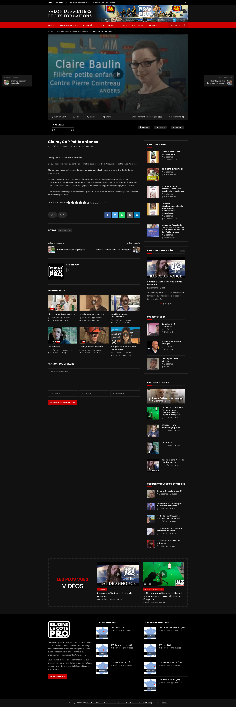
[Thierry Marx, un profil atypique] (153, 347)
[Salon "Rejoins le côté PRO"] (70, 13)
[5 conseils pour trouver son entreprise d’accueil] (151, 531)
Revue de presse (158, 589)
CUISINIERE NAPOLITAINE (172, 169)
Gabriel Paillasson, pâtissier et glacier (171, 398)
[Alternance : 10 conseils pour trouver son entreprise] (151, 506)
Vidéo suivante (133, 243)
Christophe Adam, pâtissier (170, 359)
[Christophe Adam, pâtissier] (153, 364)
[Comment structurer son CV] (151, 494)
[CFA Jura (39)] (150, 650)
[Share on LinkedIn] (137, 215)
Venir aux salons (68, 25)
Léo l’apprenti (54, 346)
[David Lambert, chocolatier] (153, 329)
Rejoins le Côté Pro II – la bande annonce (164, 283)
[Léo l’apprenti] (153, 448)
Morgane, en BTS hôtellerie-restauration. (123, 347)
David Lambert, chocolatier (168, 325)
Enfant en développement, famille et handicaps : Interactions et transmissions (90, 2)
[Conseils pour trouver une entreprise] (151, 544)
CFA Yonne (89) (118, 627)
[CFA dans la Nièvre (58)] (102, 650)
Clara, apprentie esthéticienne (61, 314)
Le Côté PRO (54, 146)
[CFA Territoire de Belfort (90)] (150, 633)
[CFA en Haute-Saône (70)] (150, 668)
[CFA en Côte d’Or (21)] (102, 668)
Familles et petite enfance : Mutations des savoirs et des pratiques (173, 188)
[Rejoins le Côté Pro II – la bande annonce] (153, 465)
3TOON (164, 703)
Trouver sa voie (107, 25)
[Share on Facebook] (107, 215)
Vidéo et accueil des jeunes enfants (171, 152)
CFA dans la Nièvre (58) (121, 645)
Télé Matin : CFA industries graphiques (171, 426)
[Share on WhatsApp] (122, 215)
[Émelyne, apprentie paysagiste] (51, 249)
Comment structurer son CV (169, 491)
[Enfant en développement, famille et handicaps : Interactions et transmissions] (153, 209)
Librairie (152, 25)
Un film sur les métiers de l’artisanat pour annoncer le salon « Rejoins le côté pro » (173, 411)
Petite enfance (64, 230)
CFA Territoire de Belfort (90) (172, 627)
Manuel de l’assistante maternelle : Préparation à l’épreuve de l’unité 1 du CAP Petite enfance (173, 228)
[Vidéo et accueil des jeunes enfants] (153, 157)
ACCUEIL (51, 25)
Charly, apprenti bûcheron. (92, 346)
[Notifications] (185, 2)
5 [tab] (170, 303)
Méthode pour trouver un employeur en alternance (168, 517)
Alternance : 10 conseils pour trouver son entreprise (170, 504)
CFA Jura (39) (165, 645)
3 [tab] (166, 303)
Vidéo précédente (56, 243)
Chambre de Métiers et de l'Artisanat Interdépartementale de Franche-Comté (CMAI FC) (119, 703)
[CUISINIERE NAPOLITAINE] (153, 174)
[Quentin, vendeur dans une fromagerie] (136, 249)
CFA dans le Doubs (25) (169, 679)
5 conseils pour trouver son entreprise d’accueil (169, 529)
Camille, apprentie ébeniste (92, 314)
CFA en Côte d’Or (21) (120, 662)
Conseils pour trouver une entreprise (168, 542)
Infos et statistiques (131, 25)
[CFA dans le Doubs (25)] (150, 685)
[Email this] (130, 215)
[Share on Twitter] (115, 215)
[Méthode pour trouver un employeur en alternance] (151, 519)
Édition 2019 (102, 589)
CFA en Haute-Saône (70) (170, 662)
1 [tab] (161, 303)
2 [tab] (163, 303)
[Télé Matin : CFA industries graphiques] (153, 431)
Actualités (88, 25)
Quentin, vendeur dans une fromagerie (113, 249)
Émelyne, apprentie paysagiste (71, 249)
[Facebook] (68, 270)
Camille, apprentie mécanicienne (119, 315)
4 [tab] (168, 303)
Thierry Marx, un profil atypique (171, 342)
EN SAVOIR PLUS (57, 676)
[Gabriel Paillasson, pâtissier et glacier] (166, 396)
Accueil (50, 31)
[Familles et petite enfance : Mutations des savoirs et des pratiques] (153, 192)
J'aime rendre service (80, 31)
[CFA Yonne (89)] (102, 633)
